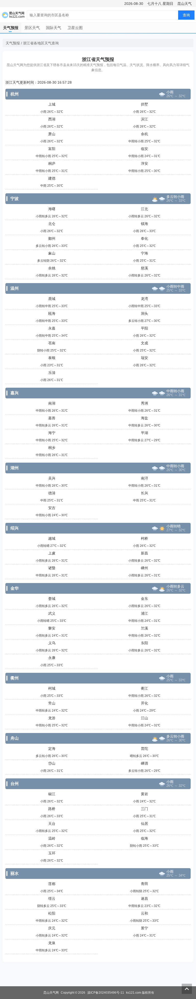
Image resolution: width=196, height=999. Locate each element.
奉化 (144, 238)
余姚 (51, 268)
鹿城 (51, 299)
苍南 (51, 343)
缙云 (51, 898)
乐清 (51, 373)
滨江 (144, 119)
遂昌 (144, 898)
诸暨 (51, 568)
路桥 (51, 809)
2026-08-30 (133, 4)
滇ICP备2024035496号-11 (105, 992)
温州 (14, 288)
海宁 (51, 433)
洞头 (144, 313)
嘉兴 (14, 393)
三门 (144, 809)
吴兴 (51, 478)
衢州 (14, 678)
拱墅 (144, 104)
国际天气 (53, 28)
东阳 (144, 643)
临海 (144, 838)
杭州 (14, 94)
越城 (51, 538)
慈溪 (144, 268)
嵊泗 (144, 763)
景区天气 (32, 28)
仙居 (144, 823)
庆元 (51, 928)
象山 (51, 253)
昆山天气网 (51, 992)
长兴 (144, 493)
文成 (144, 343)
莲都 (51, 884)
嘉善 (51, 418)
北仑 (51, 224)
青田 (144, 884)
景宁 (144, 928)
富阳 (51, 149)
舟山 (14, 738)
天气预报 (10, 28)
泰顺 (51, 358)
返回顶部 (187, 989)
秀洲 (144, 403)
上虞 (51, 553)
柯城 (51, 688)
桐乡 (51, 448)
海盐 (144, 418)
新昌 (144, 553)
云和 (144, 913)
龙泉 (51, 943)
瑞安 (144, 358)
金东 (144, 599)
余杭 (144, 134)
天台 (51, 823)
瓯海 (51, 313)
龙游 (51, 718)
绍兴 (14, 528)
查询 (186, 15)
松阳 (51, 913)
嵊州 (144, 568)
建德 (51, 178)
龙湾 (144, 299)
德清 (51, 493)
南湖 (51, 403)
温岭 (51, 838)
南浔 (144, 478)
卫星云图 (75, 28)
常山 (51, 703)
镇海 (144, 224)
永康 (51, 658)
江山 (144, 718)
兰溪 (144, 628)
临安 (144, 149)
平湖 (144, 433)
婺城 (51, 599)
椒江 (51, 794)
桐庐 (51, 163)
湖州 (14, 468)
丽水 (14, 873)
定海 (51, 749)
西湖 (51, 119)
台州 (14, 783)
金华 (14, 588)
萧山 (51, 134)
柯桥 (144, 538)
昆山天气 (184, 4)
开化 (144, 703)
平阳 (144, 328)
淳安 (144, 163)
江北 (144, 209)
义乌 (51, 643)
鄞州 (51, 238)
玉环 (51, 853)
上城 (51, 104)
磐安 (51, 628)
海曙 (51, 209)
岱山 (51, 763)
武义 (51, 613)
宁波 (14, 198)
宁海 (144, 253)
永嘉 (51, 328)
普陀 (144, 749)
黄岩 (144, 794)
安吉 (51, 508)
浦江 (144, 613)
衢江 (144, 688)
